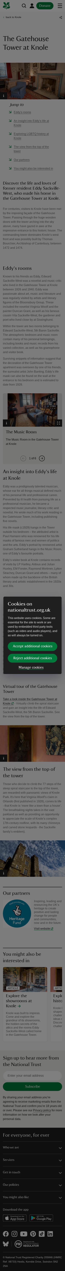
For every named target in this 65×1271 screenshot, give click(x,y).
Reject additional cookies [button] (32, 658)
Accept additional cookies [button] (32, 646)
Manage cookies (31, 667)
